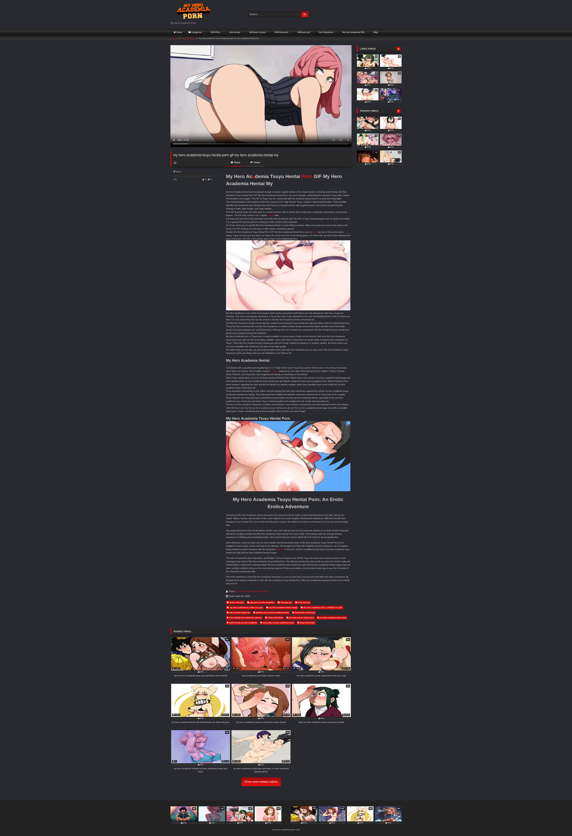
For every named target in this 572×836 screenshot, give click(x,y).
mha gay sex (286, 602)
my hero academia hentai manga (283, 607)
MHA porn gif (304, 32)
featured (280, 549)
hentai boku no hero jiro (305, 612)
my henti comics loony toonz (301, 617)
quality (271, 215)
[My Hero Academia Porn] (192, 11)
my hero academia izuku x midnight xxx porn (323, 607)
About (236, 162)
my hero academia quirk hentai (333, 617)
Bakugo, (274, 371)
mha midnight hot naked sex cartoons (245, 617)
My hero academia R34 (353, 32)
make (314, 232)
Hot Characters (326, 32)
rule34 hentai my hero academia (243, 622)
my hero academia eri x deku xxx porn (246, 607)
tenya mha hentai (307, 622)
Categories (196, 32)
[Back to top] (562, 827)
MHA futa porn (281, 32)
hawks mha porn (188, 38)
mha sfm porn (304, 602)
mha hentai (234, 32)
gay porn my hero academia (262, 602)
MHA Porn (215, 32)
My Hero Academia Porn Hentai (252, 591)
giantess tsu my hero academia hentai (272, 612)
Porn (306, 176)
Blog (376, 32)
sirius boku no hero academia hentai (278, 622)
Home (179, 32)
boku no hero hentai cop (239, 612)
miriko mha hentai (275, 617)
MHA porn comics (257, 32)
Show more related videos (261, 781)
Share (256, 162)
